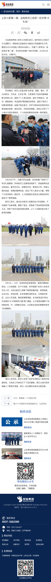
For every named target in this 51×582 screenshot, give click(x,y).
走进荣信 (39, 540)
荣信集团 (5, 540)
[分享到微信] (25, 33)
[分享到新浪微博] (39, 33)
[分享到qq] (32, 33)
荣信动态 (25, 11)
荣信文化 (5, 544)
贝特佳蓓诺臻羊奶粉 (25, 510)
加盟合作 (16, 544)
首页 (18, 11)
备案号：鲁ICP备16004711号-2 (25, 507)
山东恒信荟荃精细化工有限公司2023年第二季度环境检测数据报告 (36, 422)
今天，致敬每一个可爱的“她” (20, 398)
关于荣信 (16, 540)
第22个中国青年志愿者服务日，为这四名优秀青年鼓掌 (27, 404)
